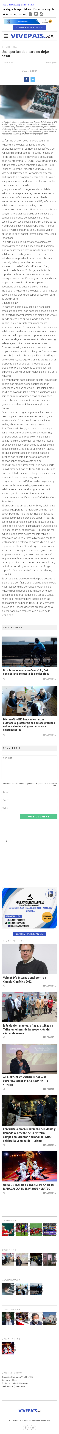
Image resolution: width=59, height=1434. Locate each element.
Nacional (49, 678)
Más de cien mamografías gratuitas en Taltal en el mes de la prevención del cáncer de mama (28, 1029)
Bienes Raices (29, 4)
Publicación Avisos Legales (12, 4)
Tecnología (9, 47)
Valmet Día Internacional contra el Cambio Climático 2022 (25, 979)
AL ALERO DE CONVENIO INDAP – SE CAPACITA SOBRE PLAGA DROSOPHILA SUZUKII (25, 1081)
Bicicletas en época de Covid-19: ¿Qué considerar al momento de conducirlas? (26, 672)
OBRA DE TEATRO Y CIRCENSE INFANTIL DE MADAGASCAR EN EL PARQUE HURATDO (28, 1187)
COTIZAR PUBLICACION (29, 27)
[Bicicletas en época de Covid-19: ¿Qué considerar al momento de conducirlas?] (29, 652)
